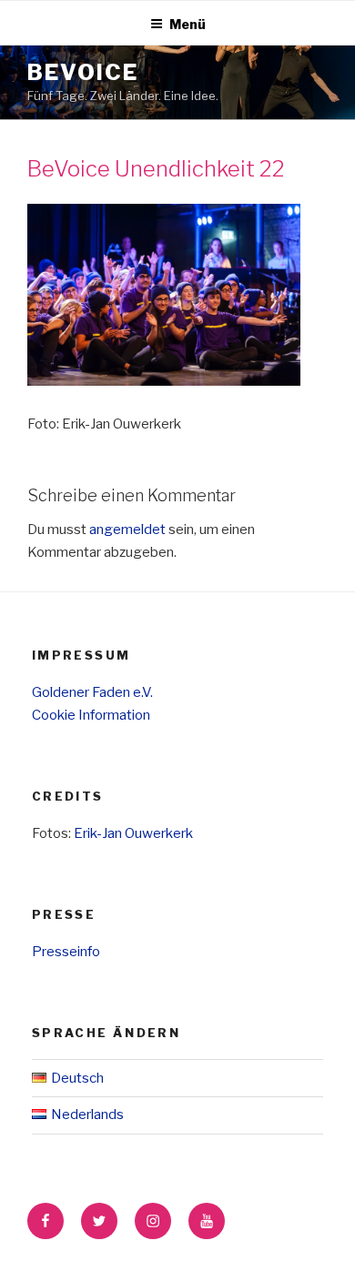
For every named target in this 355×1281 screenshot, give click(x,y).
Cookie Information (91, 715)
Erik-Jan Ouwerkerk (133, 833)
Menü (187, 24)
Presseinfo (66, 951)
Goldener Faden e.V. (92, 692)
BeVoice (82, 72)
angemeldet (127, 529)
